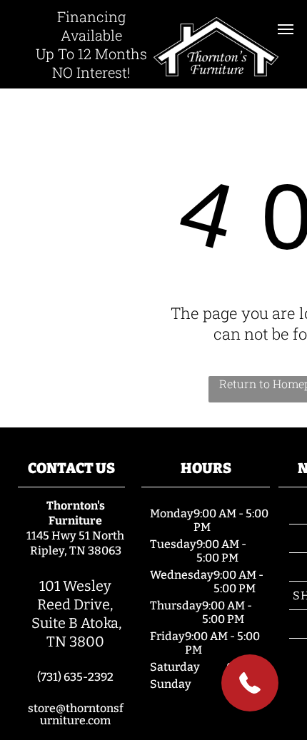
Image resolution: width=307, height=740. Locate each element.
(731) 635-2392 (75, 677)
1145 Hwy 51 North (75, 535)
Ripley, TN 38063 (75, 550)
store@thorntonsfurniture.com (76, 714)
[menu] (285, 29)
